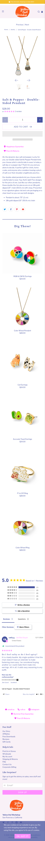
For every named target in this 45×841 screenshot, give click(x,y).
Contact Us (7, 764)
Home (6, 29)
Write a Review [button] (24, 605)
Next (27, 25)
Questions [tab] (22, 619)
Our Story (6, 731)
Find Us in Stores (9, 751)
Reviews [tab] (6, 619)
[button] (22, 134)
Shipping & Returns (10, 759)
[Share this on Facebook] (10, 209)
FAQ (4, 762)
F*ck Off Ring (22, 493)
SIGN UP (22, 792)
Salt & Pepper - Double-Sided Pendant (16, 689)
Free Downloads (8, 736)
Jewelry (13, 29)
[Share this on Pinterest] (16, 209)
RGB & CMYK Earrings (23, 276)
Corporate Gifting (9, 767)
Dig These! (22, 226)
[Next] (28, 80)
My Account (7, 756)
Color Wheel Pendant (22, 330)
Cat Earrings (23, 385)
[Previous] (16, 80)
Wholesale (6, 754)
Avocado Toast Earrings (22, 439)
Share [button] (7, 694)
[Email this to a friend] (23, 209)
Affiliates (6, 734)
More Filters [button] (24, 627)
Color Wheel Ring (23, 547)
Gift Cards (6, 742)
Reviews (5, 739)
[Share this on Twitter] (4, 209)
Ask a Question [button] (24, 611)
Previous (19, 25)
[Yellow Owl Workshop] (22, 12)
